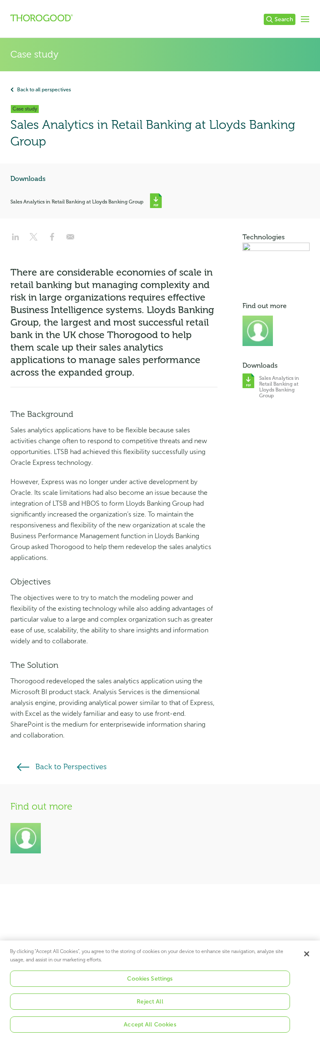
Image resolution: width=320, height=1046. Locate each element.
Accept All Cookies (150, 1024)
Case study (34, 54)
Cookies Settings (149, 979)
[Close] (307, 954)
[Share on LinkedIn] (15, 239)
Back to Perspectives (71, 767)
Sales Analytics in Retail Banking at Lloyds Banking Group (76, 202)
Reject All (150, 1001)
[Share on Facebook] (52, 239)
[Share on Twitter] (34, 239)
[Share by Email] (70, 239)
